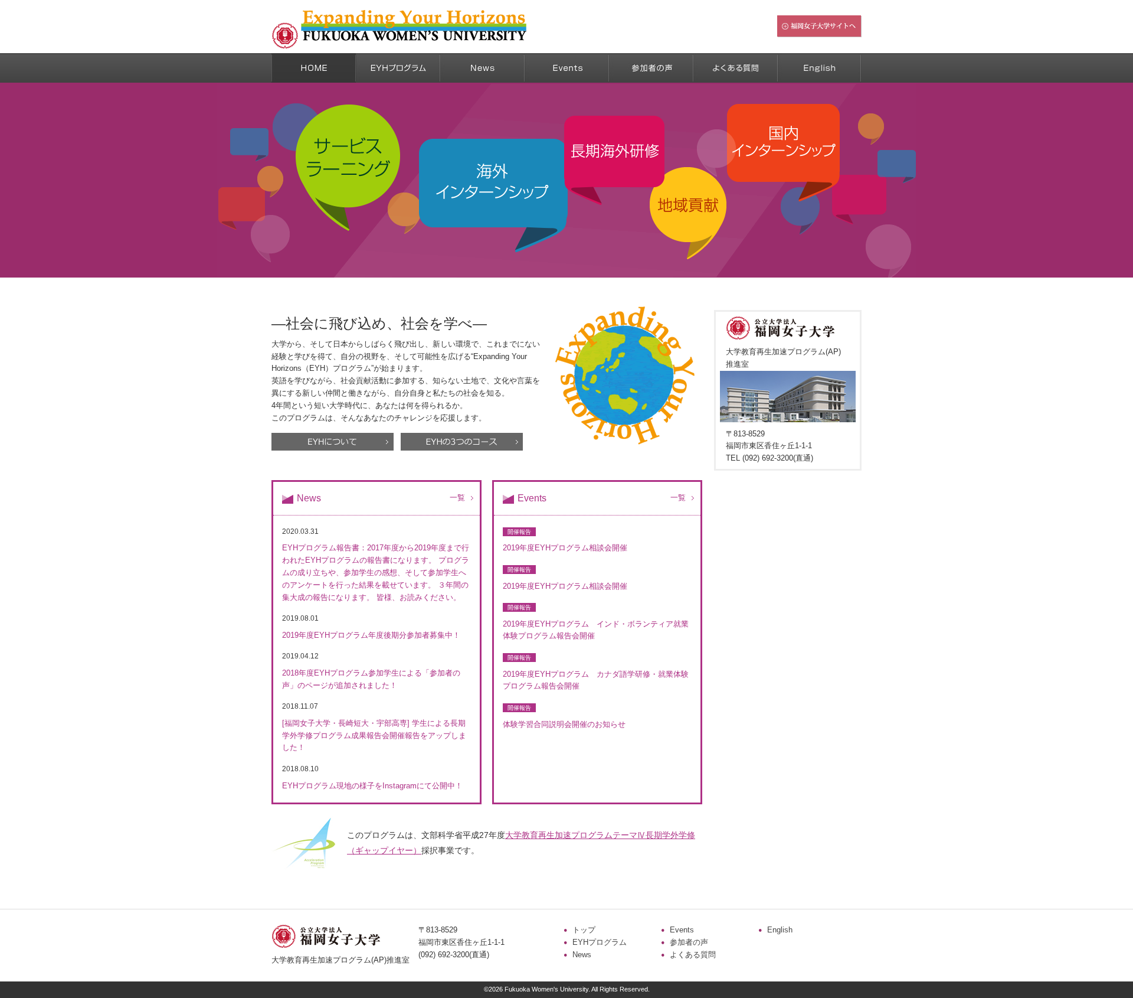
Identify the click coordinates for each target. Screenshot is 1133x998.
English (780, 929)
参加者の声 (689, 942)
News (581, 954)
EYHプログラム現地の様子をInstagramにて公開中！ (372, 785)
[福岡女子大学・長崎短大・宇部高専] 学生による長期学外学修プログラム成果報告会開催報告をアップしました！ (374, 735)
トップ (583, 929)
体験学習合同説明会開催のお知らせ (564, 724)
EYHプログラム (599, 942)
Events (682, 929)
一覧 (457, 497)
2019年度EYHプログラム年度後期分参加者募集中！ (371, 635)
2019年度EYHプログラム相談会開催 (565, 547)
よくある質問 (693, 954)
